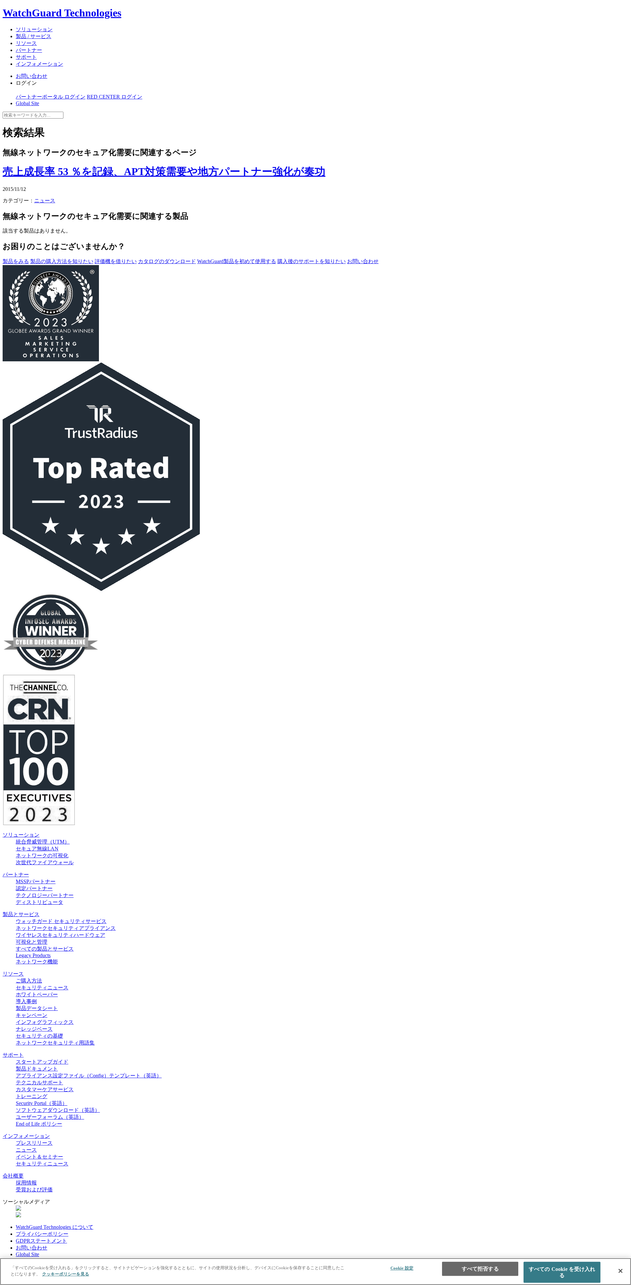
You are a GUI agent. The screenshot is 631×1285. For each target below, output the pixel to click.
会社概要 (13, 1176)
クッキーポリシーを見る (65, 1274)
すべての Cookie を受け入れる (562, 1272)
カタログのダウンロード (167, 261)
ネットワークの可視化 (42, 855)
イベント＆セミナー (39, 1157)
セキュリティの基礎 (39, 1036)
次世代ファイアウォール (45, 862)
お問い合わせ (31, 76)
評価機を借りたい (116, 261)
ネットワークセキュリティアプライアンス (66, 928)
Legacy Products (33, 955)
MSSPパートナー (36, 881)
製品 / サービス (33, 36)
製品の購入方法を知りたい (61, 261)
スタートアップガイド (42, 1062)
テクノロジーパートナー (45, 895)
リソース (26, 43)
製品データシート (37, 1008)
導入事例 (26, 1001)
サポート (26, 57)
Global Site (27, 103)
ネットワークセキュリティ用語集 (55, 1043)
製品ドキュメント (37, 1068)
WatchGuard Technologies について (54, 1227)
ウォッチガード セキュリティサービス (61, 921)
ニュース (44, 200)
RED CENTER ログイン (114, 97)
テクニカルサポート (39, 1082)
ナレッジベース (34, 1029)
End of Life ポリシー (39, 1124)
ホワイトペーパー (37, 994)
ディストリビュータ (39, 902)
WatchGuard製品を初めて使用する (236, 261)
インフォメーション (39, 64)
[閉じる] (620, 1271)
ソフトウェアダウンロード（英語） (58, 1110)
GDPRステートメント (41, 1241)
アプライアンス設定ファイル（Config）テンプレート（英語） (89, 1075)
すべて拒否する (480, 1269)
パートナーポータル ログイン (50, 97)
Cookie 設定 (401, 1268)
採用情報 (26, 1182)
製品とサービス (21, 914)
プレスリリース (34, 1143)
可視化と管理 (31, 942)
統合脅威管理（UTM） (43, 842)
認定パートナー (34, 888)
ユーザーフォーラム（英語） (50, 1117)
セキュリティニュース (42, 987)
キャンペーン (31, 1015)
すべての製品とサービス (45, 949)
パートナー (29, 50)
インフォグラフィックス (45, 1022)
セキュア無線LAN (37, 848)
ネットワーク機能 (37, 961)
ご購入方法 (29, 980)
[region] (315, 1271)
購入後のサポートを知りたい (311, 261)
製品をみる (16, 261)
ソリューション (34, 29)
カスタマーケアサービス (45, 1089)
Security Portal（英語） (41, 1103)
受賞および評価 (34, 1189)
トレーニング (31, 1096)
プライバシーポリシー (42, 1234)
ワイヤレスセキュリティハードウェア (60, 935)
